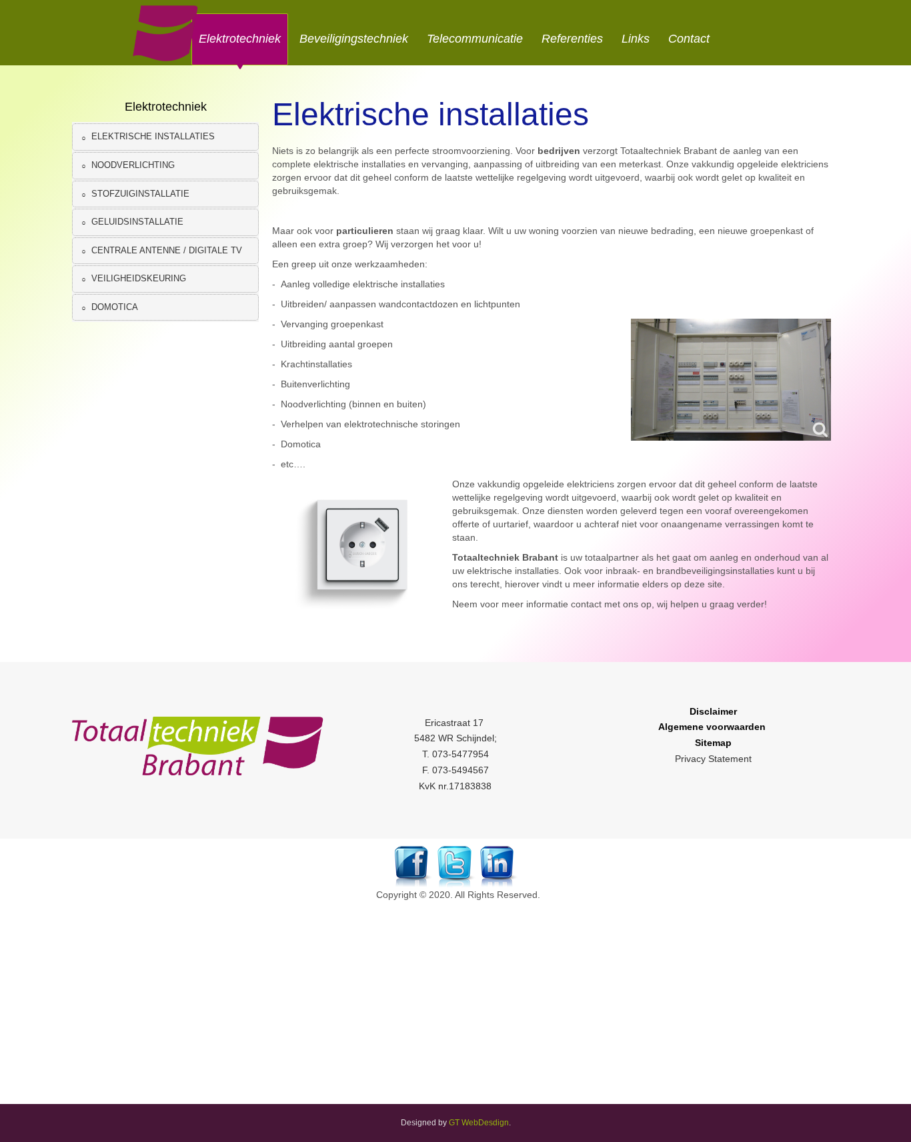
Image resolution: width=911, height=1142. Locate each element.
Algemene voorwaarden (712, 726)
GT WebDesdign (479, 1122)
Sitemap (713, 742)
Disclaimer (713, 711)
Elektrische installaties (430, 114)
